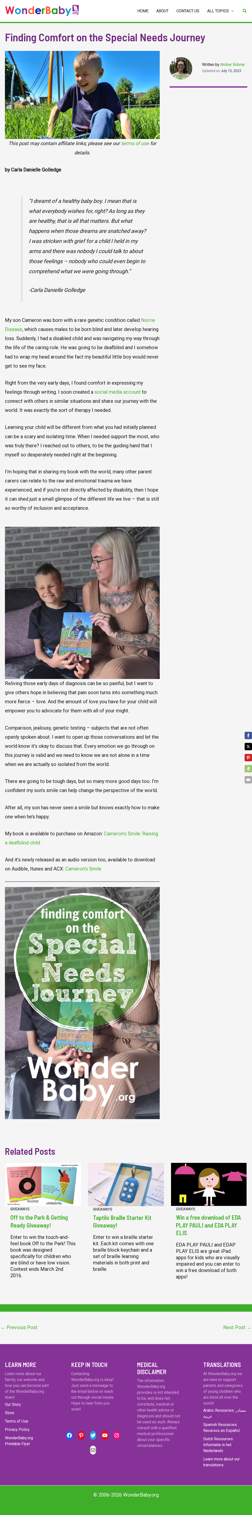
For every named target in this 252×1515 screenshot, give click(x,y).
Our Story (13, 1404)
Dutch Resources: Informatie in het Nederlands (218, 1445)
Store (9, 1412)
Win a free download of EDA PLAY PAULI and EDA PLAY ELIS (208, 1225)
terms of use (135, 143)
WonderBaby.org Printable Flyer (19, 1441)
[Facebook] (248, 735)
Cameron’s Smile (82, 869)
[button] (245, 11)
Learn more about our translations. (221, 1462)
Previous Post (18, 1327)
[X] (248, 746)
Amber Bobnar (232, 64)
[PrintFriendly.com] (248, 768)
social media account (117, 392)
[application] (231, 11)
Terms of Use (16, 1421)
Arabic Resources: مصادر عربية (224, 1413)
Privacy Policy (17, 1429)
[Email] (248, 779)
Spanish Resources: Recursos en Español (221, 1427)
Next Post (237, 1327)
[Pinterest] (248, 757)
